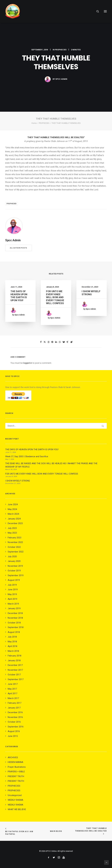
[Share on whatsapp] (60, 342)
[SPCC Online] (12, 11)
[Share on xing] (67, 342)
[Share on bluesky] (63, 342)
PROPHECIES (60, 49)
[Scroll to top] (106, 862)
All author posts (18, 248)
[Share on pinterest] (52, 342)
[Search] (96, 11)
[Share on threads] (48, 342)
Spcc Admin (61, 79)
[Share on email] (71, 342)
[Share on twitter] (44, 342)
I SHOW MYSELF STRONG (91, 293)
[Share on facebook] (41, 342)
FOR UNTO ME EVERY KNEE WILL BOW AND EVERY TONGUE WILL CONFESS (55, 297)
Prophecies (11, 204)
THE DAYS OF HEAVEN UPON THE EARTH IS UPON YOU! (18, 296)
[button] (105, 11)
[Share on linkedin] (56, 342)
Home (34, 123)
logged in (27, 363)
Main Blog (56, 831)
